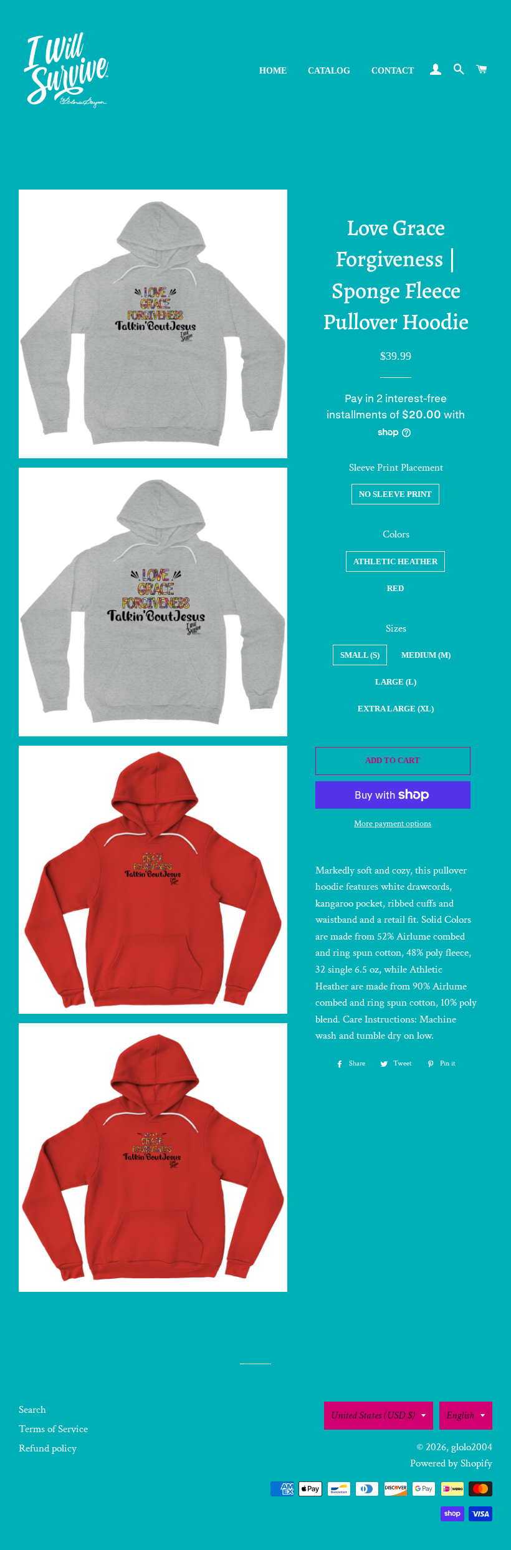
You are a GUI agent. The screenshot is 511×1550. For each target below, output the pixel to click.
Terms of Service (53, 1429)
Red (395, 588)
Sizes (396, 628)
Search (32, 1410)
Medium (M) (426, 655)
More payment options (392, 823)
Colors (396, 534)
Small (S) (360, 655)
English (460, 1415)
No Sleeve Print (395, 494)
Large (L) (395, 681)
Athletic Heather (395, 561)
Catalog (329, 70)
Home (273, 70)
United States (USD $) (373, 1415)
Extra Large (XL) (396, 708)
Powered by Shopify (451, 1463)
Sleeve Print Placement (396, 467)
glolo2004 (471, 1447)
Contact (392, 70)
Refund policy (48, 1448)
